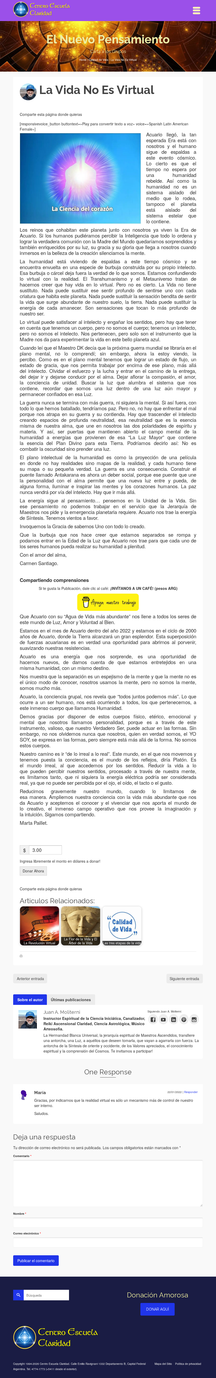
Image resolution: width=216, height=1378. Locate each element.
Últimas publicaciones (71, 999)
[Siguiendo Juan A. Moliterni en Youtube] (163, 1019)
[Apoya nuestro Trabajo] (108, 601)
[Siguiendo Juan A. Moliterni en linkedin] (173, 1019)
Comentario (22, 1156)
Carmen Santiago (63, 956)
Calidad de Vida (33, 956)
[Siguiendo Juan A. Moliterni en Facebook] (153, 1019)
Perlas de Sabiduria (87, 956)
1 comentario (108, 102)
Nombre (19, 1214)
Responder (191, 1092)
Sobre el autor (30, 999)
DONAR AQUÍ (157, 1309)
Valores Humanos (111, 956)
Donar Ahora (33, 870)
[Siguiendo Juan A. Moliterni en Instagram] (194, 1019)
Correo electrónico (27, 1233)
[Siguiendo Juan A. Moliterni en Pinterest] (184, 1019)
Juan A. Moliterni (58, 102)
